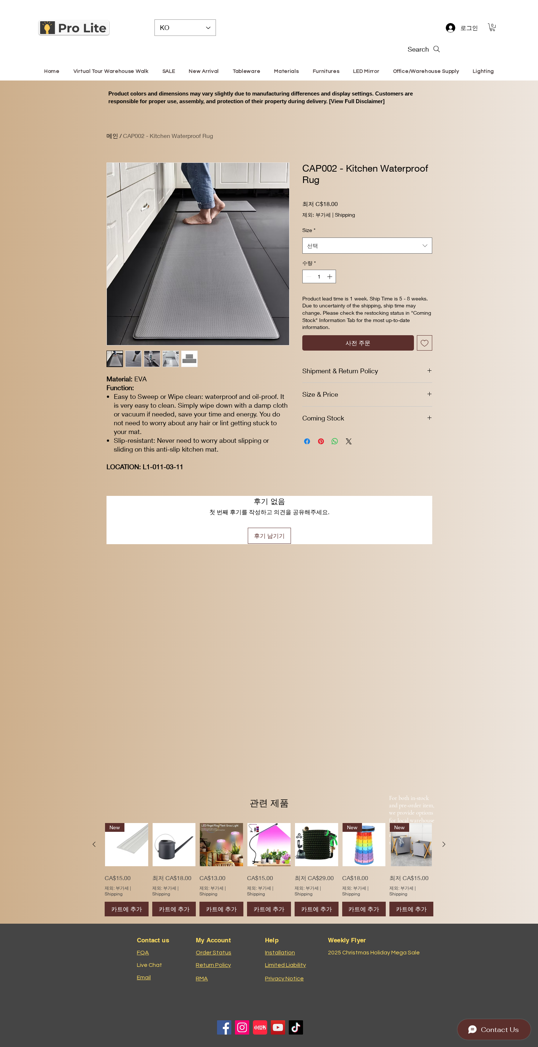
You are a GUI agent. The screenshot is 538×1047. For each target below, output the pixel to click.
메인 (112, 135)
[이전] (94, 844)
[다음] (444, 844)
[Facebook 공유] (307, 441)
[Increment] (330, 276)
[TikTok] (296, 1027)
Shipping (345, 215)
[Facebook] (224, 1027)
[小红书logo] (260, 1027)
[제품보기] (174, 844)
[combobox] (367, 246)
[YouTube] (278, 1027)
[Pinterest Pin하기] (321, 441)
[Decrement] (308, 276)
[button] (492, 27)
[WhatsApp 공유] (334, 441)
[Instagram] (242, 1027)
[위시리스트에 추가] (424, 343)
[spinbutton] (319, 276)
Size (308, 230)
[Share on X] (348, 441)
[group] (269, 870)
